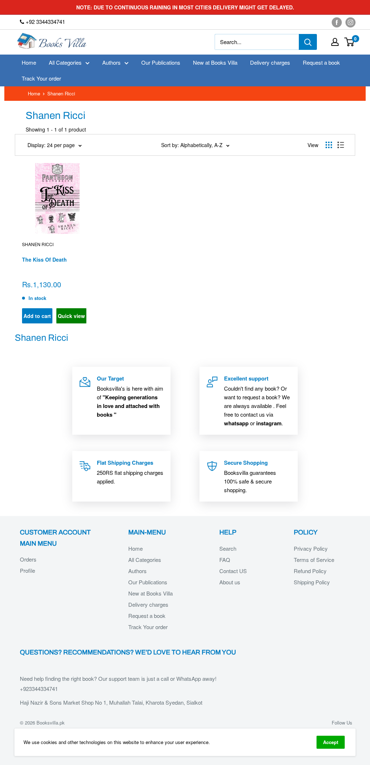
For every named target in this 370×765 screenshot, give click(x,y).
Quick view (71, 315)
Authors (111, 62)
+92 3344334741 (44, 21)
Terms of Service (314, 559)
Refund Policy (310, 571)
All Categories (65, 62)
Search (227, 548)
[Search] (308, 42)
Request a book (321, 62)
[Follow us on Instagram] (350, 22)
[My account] (335, 42)
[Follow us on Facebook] (337, 22)
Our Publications (160, 62)
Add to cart (37, 315)
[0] (349, 42)
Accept (330, 742)
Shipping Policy (312, 582)
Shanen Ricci (37, 244)
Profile (27, 570)
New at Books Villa (215, 62)
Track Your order (41, 78)
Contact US (233, 571)
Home (29, 62)
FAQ (224, 559)
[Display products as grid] (329, 145)
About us (229, 582)
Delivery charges (270, 62)
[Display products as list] (340, 145)
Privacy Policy (311, 548)
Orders (28, 559)
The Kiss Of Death (44, 259)
